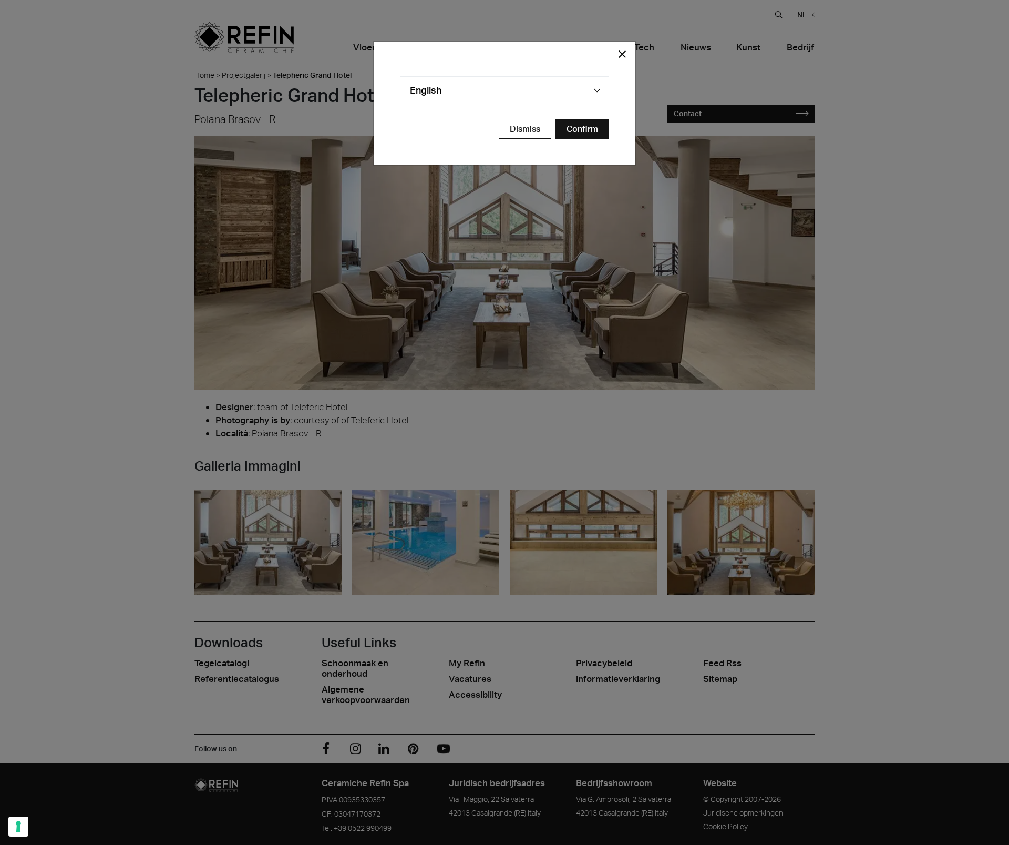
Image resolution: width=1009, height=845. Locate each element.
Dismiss (525, 129)
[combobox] (504, 90)
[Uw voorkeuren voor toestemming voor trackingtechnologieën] (18, 827)
